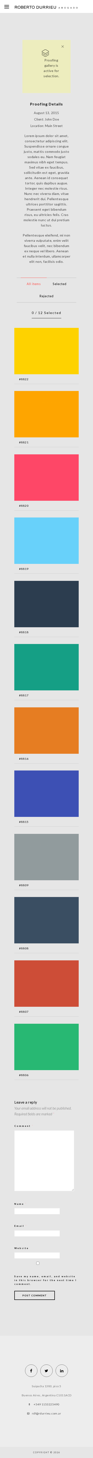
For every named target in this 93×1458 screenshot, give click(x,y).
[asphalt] (39, 923)
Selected (60, 284)
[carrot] (39, 734)
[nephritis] (39, 1050)
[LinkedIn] (62, 1371)
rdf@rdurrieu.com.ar (46, 1413)
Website (21, 1248)
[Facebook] (31, 1371)
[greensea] (39, 670)
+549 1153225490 (46, 1404)
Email (20, 1225)
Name (20, 1203)
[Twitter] (46, 1371)
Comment (24, 1125)
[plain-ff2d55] (39, 481)
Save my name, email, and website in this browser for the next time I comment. (45, 1280)
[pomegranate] (39, 987)
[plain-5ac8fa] (39, 544)
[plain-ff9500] (39, 417)
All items (34, 284)
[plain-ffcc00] (39, 354)
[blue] (39, 797)
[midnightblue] (39, 607)
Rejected (47, 296)
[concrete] (39, 860)
